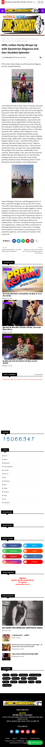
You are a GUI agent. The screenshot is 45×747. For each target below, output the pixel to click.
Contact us (23, 738)
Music (5, 484)
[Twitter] (19, 241)
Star (5, 499)
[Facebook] (14, 241)
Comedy (6, 470)
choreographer (8, 466)
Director (6, 474)
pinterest (13, 556)
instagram (13, 562)
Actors (5, 456)
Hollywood (7, 481)
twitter (34, 546)
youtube (34, 562)
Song (5, 495)
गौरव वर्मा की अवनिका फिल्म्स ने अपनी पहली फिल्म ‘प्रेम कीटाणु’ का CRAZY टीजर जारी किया (22, 295)
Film (5, 477)
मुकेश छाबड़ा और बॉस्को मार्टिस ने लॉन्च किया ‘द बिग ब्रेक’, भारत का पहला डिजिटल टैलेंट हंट (22, 328)
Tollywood (7, 502)
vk (34, 556)
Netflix (5, 488)
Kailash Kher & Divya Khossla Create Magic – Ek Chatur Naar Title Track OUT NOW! (27, 645)
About (15, 738)
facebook (13, 546)
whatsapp (13, 551)
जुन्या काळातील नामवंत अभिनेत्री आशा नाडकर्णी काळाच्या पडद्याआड (22, 628)
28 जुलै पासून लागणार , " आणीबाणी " (21, 635)
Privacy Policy (34, 738)
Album (5, 459)
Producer (6, 492)
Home (4, 39)
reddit (34, 551)
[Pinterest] (28, 241)
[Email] (32, 241)
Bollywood (7, 463)
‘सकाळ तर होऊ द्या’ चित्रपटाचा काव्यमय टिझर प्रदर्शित (25, 654)
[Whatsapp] (23, 241)
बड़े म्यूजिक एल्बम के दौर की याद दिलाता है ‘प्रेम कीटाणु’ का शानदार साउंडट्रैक (20, 362)
